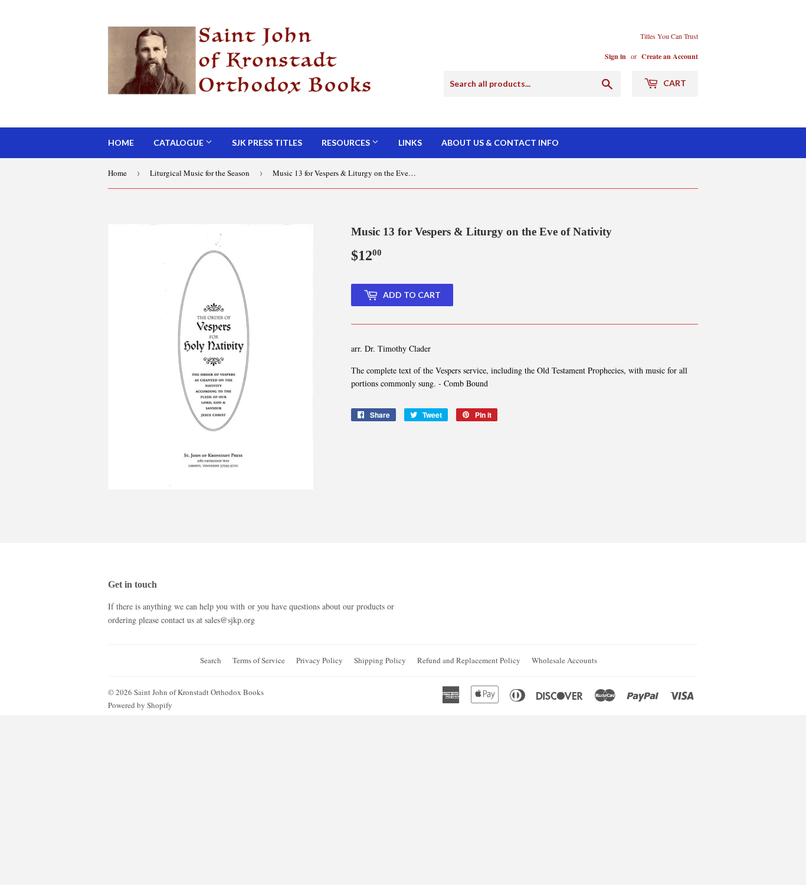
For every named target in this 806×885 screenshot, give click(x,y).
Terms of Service (258, 660)
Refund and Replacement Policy (468, 660)
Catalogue (179, 142)
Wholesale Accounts (564, 660)
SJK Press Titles (267, 142)
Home (121, 142)
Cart (673, 83)
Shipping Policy (380, 660)
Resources (347, 142)
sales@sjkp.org (230, 619)
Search (210, 660)
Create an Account (669, 56)
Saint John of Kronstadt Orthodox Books (199, 692)
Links (410, 142)
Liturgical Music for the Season (200, 173)
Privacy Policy (319, 660)
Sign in (615, 56)
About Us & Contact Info (500, 142)
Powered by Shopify (140, 705)
